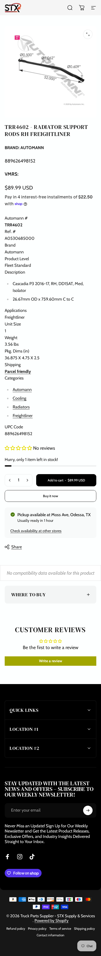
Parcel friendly (18, 371)
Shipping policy (84, 928)
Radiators (21, 407)
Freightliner (23, 415)
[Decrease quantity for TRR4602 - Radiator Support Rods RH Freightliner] (10, 480)
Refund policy (15, 928)
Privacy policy (37, 928)
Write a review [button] (50, 661)
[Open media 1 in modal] (88, 34)
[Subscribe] (88, 810)
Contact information (50, 935)
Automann (22, 389)
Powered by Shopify (52, 920)
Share (16, 547)
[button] (19, 448)
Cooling (19, 398)
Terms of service (60, 928)
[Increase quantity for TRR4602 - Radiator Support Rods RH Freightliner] (27, 480)
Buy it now (50, 496)
